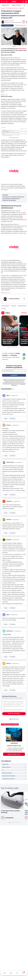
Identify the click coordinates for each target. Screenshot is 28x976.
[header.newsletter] (6, 2)
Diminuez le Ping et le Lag (14, 745)
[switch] (23, 1)
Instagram (5, 189)
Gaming (15, 8)
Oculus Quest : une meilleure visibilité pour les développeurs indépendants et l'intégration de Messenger (13, 198)
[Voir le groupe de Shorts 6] (17, 348)
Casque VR (21, 8)
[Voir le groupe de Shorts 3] (12, 348)
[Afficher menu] (1, 1)
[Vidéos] (11, 972)
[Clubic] (14, 1)
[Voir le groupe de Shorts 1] (9, 348)
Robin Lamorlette (10, 20)
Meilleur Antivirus (16, 5)
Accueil (3, 8)
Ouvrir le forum (15, 719)
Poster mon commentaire (14, 713)
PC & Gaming (9, 8)
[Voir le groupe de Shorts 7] (19, 348)
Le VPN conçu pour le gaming (10, 724)
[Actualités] (4, 972)
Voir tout (24, 313)
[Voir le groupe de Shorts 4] (14, 348)
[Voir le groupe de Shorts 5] (15, 348)
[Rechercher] (4, 2)
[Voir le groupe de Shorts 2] (10, 348)
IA (24, 5)
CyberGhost (14, 743)
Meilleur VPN (5, 5)
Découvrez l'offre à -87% (14, 754)
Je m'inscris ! (14, 375)
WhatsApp (14, 355)
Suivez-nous (7, 25)
